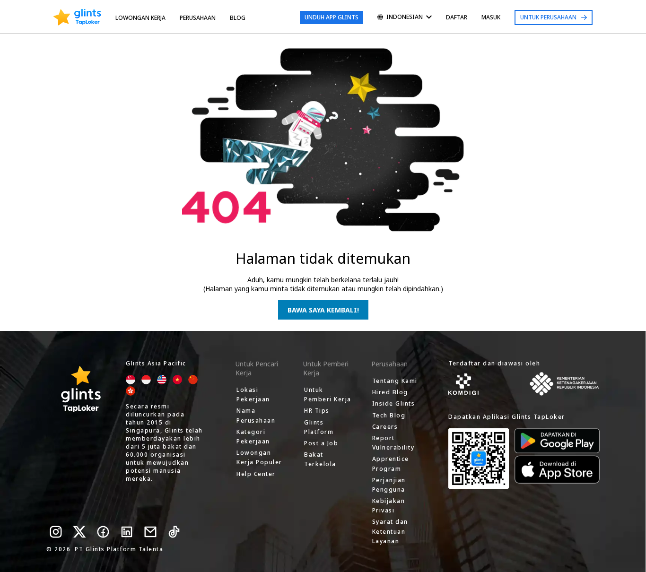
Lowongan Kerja (140, 18)
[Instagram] (55, 531)
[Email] (150, 531)
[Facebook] (103, 531)
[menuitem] (404, 18)
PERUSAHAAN (198, 18)
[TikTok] (174, 531)
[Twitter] (79, 531)
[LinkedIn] (126, 531)
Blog (237, 18)
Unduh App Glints (331, 17)
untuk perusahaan (548, 17)
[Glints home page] (77, 17)
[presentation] (77, 17)
